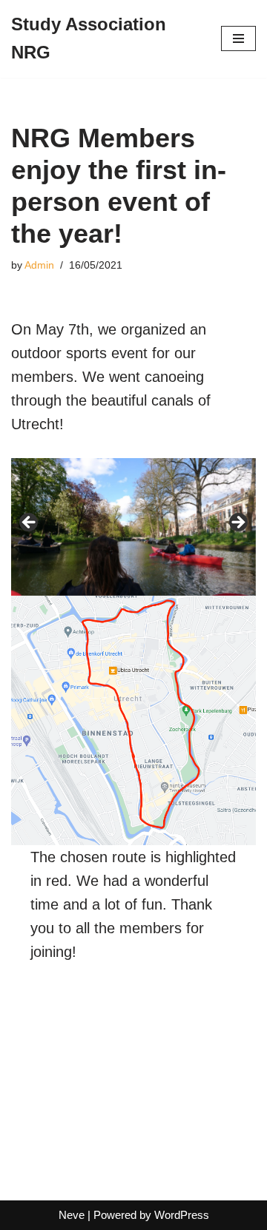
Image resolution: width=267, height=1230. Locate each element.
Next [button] (237, 523)
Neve (72, 1215)
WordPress (181, 1215)
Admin (39, 265)
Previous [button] (30, 523)
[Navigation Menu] (238, 38)
